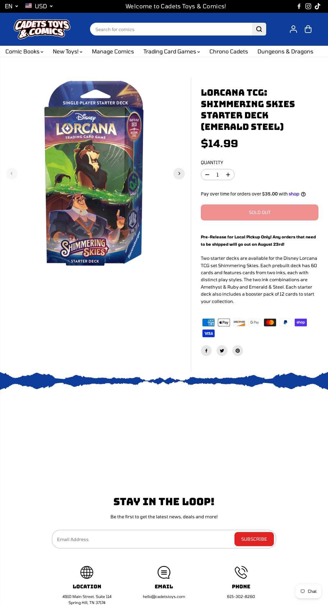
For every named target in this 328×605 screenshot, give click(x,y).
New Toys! (66, 51)
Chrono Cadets (228, 51)
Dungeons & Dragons (285, 51)
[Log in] (293, 29)
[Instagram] (308, 6)
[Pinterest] (237, 350)
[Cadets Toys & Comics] (42, 29)
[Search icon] (259, 29)
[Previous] (11, 173)
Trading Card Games (170, 51)
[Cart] (308, 29)
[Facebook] (299, 6)
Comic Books (23, 51)
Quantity (212, 162)
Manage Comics (113, 51)
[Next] (179, 173)
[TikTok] (318, 6)
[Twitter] (222, 350)
